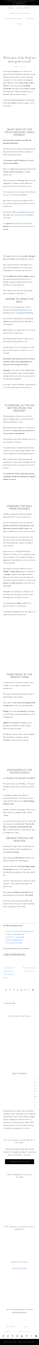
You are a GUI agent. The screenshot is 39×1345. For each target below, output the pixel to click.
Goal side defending (14, 943)
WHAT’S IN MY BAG (19, 1268)
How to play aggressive (16, 934)
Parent (16, 66)
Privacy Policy (25, 1331)
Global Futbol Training (19, 33)
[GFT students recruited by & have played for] (19, 1241)
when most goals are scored (23, 212)
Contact (7, 1331)
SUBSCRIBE (20, 3)
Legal (25, 1326)
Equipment (10, 1326)
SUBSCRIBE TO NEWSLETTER (20, 1161)
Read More (27, 1128)
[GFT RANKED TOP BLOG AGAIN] (19, 1197)
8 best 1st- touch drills (15, 937)
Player (22, 66)
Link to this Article (14, 954)
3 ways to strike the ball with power (20, 931)
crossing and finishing (24, 313)
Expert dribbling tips (15, 940)
